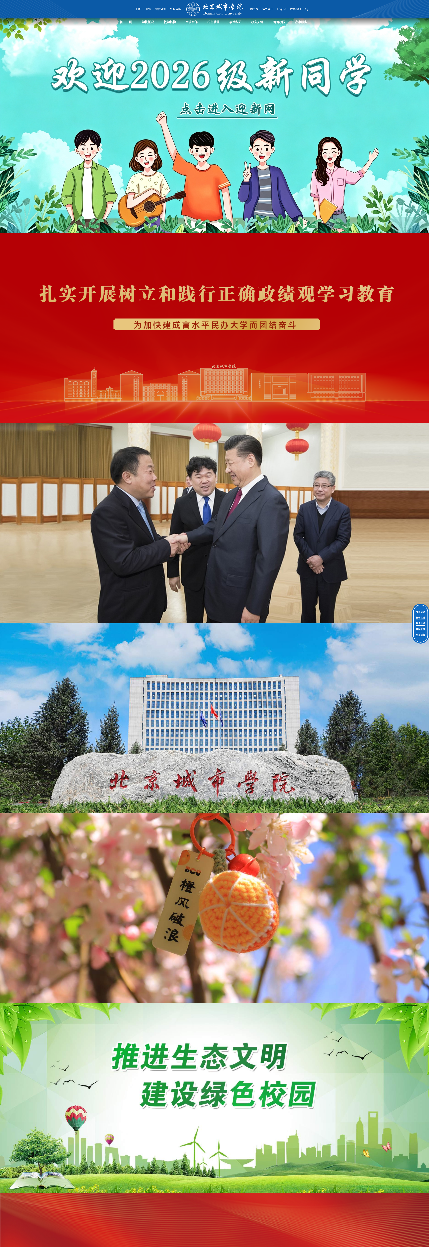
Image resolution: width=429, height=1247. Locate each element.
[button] (306, 9)
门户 (139, 9)
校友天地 (257, 22)
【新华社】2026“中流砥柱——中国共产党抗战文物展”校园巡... (216, 409)
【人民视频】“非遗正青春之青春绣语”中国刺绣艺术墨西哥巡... (216, 403)
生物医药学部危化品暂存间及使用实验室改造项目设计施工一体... (148, 441)
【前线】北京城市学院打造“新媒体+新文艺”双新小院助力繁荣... (216, 441)
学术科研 (235, 22)
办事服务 (301, 22)
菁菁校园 (279, 22)
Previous (30, 125)
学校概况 (148, 22)
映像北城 (420, 623)
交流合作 (192, 22)
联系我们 (295, 9)
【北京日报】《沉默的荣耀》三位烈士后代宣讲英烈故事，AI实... (216, 429)
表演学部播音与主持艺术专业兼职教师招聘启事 (144, 416)
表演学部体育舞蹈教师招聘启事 (136, 403)
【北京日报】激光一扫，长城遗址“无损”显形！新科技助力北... (216, 422)
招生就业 (213, 22)
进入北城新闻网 (214, 371)
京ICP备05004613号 (289, 531)
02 (281, 446)
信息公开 (267, 9)
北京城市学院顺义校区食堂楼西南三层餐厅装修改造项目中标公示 (148, 429)
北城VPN (160, 9)
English (281, 9)
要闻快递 (420, 612)
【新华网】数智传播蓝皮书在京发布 (206, 416)
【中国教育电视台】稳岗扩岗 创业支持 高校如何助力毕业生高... (216, 435)
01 (278, 446)
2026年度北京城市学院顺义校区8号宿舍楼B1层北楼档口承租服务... (148, 435)
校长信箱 (175, 9)
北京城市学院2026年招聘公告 (134, 397)
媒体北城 (420, 618)
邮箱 (148, 9)
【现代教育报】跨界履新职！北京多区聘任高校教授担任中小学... (216, 397)
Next (398, 125)
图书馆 (254, 9)
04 (286, 446)
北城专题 (420, 629)
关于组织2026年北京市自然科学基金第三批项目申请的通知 (148, 422)
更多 (172, 389)
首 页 (126, 22)
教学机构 (170, 22)
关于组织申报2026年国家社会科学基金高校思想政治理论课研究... (148, 409)
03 (283, 446)
